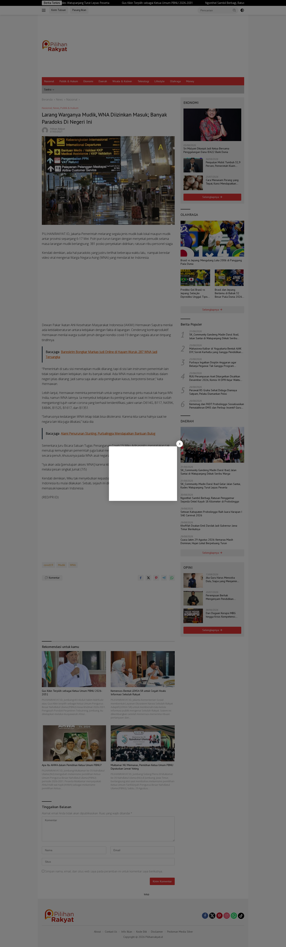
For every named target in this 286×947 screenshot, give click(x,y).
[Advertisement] (143, 473)
